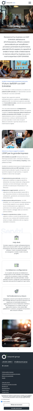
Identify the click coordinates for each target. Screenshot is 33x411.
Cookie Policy (5, 392)
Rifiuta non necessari (16, 404)
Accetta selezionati (16, 408)
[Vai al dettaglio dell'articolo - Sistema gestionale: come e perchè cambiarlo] (16, 333)
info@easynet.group (20, 362)
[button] (18, 351)
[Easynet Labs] (8, 3)
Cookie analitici (6, 401)
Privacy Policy (5, 390)
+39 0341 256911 (7, 362)
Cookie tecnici (6, 399)
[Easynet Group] (11, 358)
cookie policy (26, 396)
